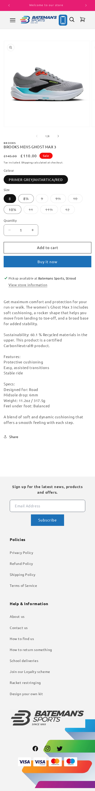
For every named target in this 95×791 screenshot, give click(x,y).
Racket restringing (25, 682)
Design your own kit (26, 693)
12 (70, 210)
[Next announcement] (86, 5)
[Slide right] (58, 136)
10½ (12, 209)
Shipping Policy (23, 574)
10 (78, 199)
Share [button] (14, 436)
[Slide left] (36, 136)
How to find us (22, 638)
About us (17, 616)
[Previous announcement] (9, 5)
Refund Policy (21, 563)
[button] (12, 20)
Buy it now (47, 261)
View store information (28, 284)
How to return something (31, 649)
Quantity (10, 220)
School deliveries (24, 660)
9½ (61, 199)
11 (33, 210)
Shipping (27, 162)
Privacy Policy (21, 552)
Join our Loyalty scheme (30, 671)
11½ (51, 210)
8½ (26, 198)
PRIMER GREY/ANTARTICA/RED (36, 179)
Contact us (19, 627)
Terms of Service (23, 585)
